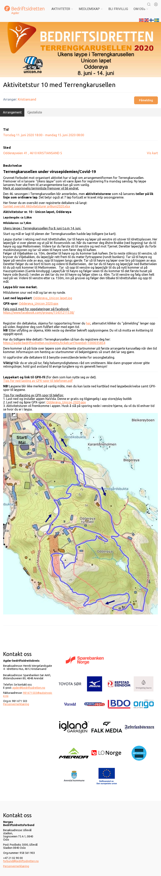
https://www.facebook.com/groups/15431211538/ (38, 312)
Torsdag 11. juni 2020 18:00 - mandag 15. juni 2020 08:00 (43, 135)
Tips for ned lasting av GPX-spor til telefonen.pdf (38, 380)
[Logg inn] (155, 4)
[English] (146, 20)
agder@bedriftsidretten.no (28, 687)
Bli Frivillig (118, 9)
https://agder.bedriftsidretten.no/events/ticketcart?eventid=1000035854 (54, 343)
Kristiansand (27, 99)
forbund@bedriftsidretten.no (21, 861)
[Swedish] (156, 20)
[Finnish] (151, 20)
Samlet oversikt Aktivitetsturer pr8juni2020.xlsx (36, 206)
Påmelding (146, 100)
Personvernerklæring (16, 704)
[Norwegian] (141, 20)
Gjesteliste (34, 112)
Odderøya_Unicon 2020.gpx (38, 303)
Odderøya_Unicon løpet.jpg (52, 298)
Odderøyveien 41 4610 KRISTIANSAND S (32, 153)
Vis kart (152, 153)
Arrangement (12, 112)
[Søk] (148, 4)
